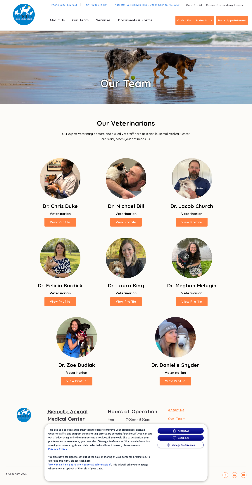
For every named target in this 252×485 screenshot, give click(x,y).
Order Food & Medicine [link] (194, 20)
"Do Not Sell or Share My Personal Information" (79, 464)
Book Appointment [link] (232, 20)
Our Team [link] (80, 20)
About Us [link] (57, 20)
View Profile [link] (60, 222)
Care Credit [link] (194, 5)
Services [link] (103, 20)
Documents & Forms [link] (135, 20)
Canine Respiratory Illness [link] (224, 5)
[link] (24, 14)
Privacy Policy (57, 449)
